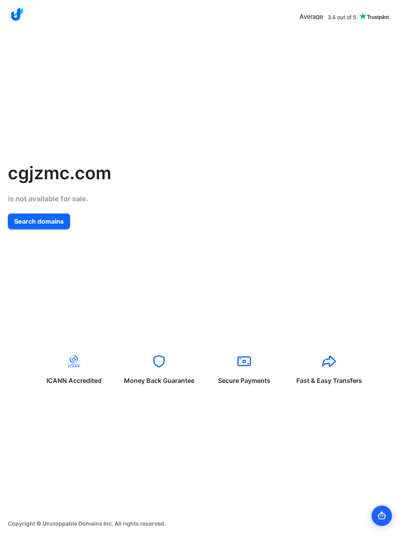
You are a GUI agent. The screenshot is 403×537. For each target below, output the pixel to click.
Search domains (39, 221)
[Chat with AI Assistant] (382, 516)
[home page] (16, 14)
